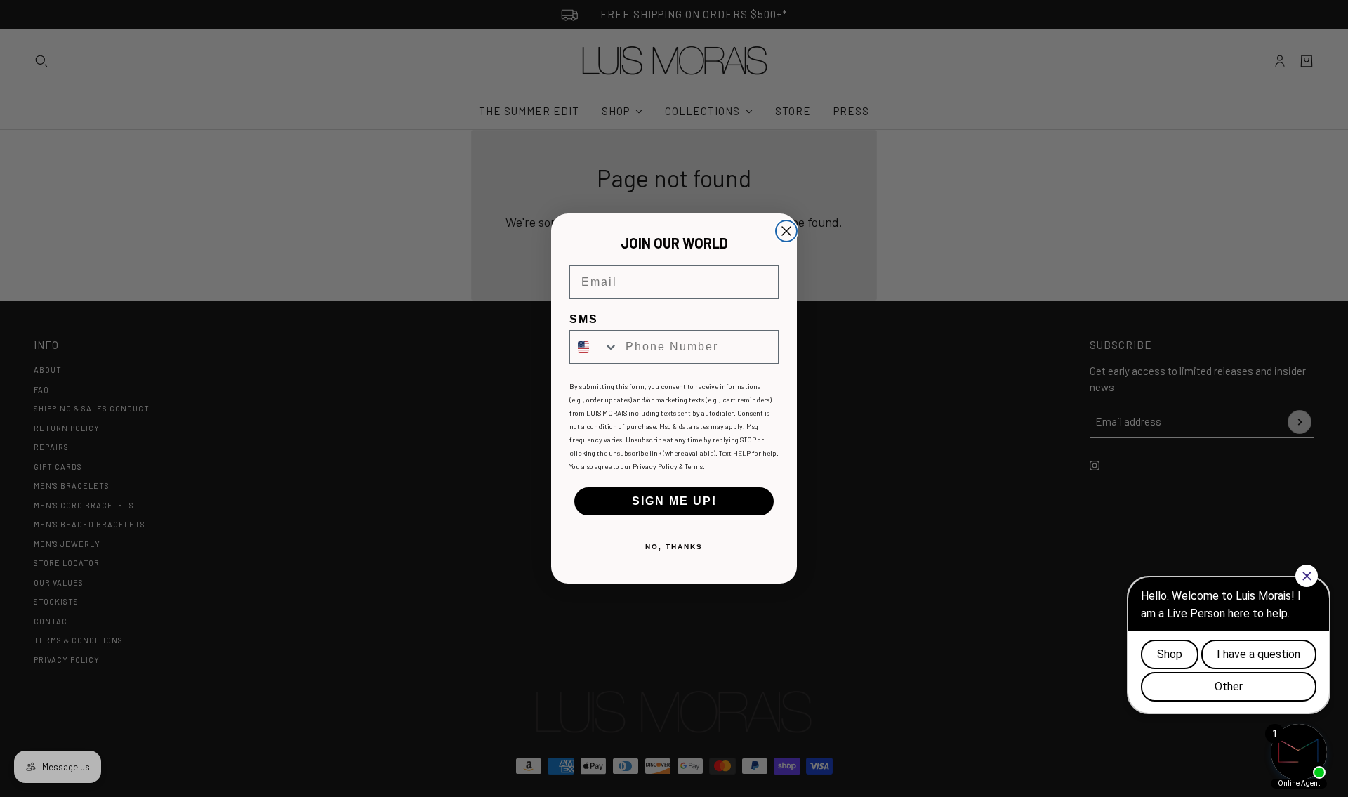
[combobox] (594, 347)
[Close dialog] (786, 231)
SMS (583, 319)
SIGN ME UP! (674, 501)
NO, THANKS (674, 547)
